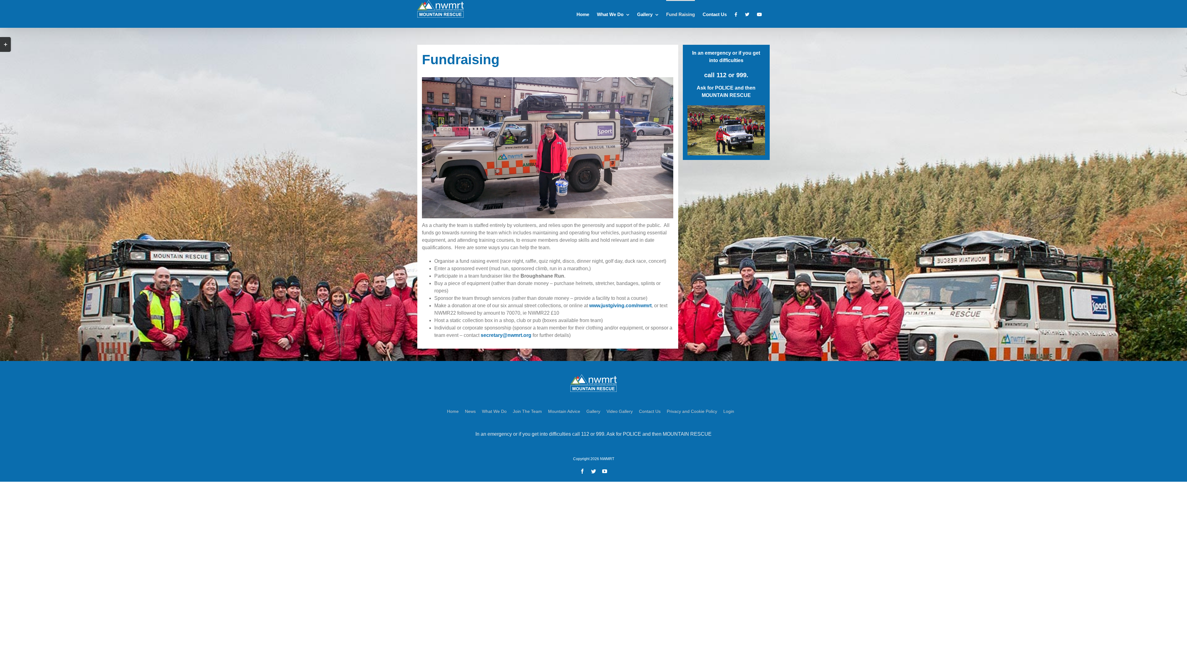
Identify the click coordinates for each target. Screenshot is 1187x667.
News (470, 411)
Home (453, 411)
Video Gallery (619, 411)
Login (728, 411)
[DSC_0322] (547, 147)
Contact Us (650, 411)
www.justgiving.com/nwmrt (620, 305)
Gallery (593, 411)
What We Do (494, 411)
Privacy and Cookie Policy (692, 411)
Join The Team (527, 411)
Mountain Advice (564, 411)
